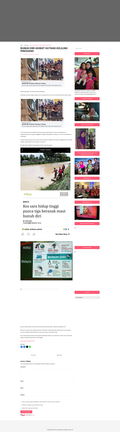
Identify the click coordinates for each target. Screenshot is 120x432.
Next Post (59, 355)
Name (22, 381)
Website (22, 395)
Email (22, 388)
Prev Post (33, 355)
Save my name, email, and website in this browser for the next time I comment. (41, 401)
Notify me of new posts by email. (30, 408)
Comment (23, 367)
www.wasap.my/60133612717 (27, 341)
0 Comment (36, 54)
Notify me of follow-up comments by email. (32, 405)
